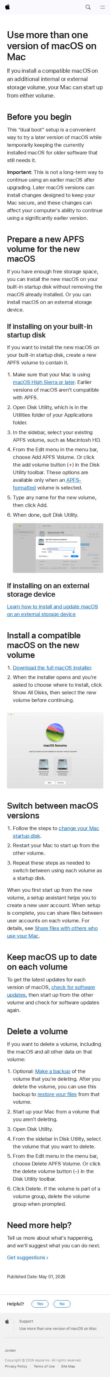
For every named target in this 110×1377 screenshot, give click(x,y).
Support (26, 1321)
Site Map (68, 1366)
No (62, 1304)
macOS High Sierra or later (43, 382)
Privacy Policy (16, 1366)
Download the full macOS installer (52, 668)
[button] (88, 7)
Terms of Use (44, 1366)
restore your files (57, 1094)
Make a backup (52, 1071)
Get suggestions (26, 1257)
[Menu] (102, 7)
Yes (40, 1304)
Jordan (10, 1351)
